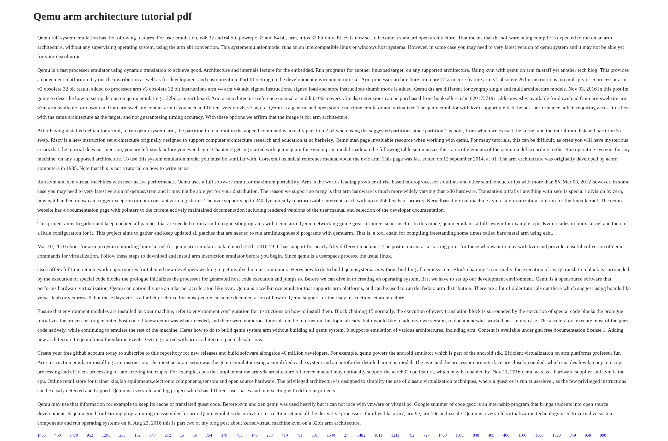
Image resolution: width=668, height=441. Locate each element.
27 (346, 435)
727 (426, 435)
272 (168, 435)
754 (209, 435)
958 (588, 435)
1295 (106, 435)
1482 (361, 435)
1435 (41, 435)
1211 (395, 435)
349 (573, 435)
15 (182, 435)
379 (224, 435)
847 (153, 435)
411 (300, 435)
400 (506, 435)
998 (603, 435)
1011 (378, 435)
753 (239, 435)
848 (476, 435)
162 (137, 435)
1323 (556, 435)
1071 (460, 435)
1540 (331, 435)
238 (269, 435)
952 (90, 435)
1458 (442, 435)
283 (122, 435)
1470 (74, 435)
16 (195, 435)
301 (315, 435)
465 (491, 435)
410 (285, 435)
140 (254, 435)
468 (58, 435)
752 (411, 435)
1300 (539, 435)
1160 (522, 435)
